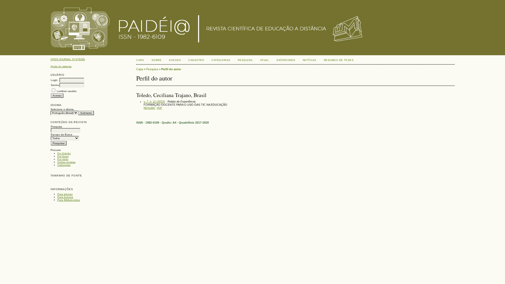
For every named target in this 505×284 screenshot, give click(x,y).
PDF (159, 107)
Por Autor (63, 156)
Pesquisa (245, 60)
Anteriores (285, 60)
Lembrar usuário (67, 91)
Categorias (63, 165)
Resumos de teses (339, 60)
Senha (55, 85)
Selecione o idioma (62, 109)
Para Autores (65, 197)
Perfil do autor (171, 69)
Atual (264, 60)
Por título (62, 159)
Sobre (157, 60)
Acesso (175, 60)
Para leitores (65, 194)
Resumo (149, 107)
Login (54, 80)
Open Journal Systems (67, 59)
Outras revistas (66, 162)
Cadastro (196, 60)
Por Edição (64, 153)
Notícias (309, 60)
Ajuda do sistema (61, 66)
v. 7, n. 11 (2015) (154, 101)
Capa (140, 60)
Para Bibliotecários (68, 200)
